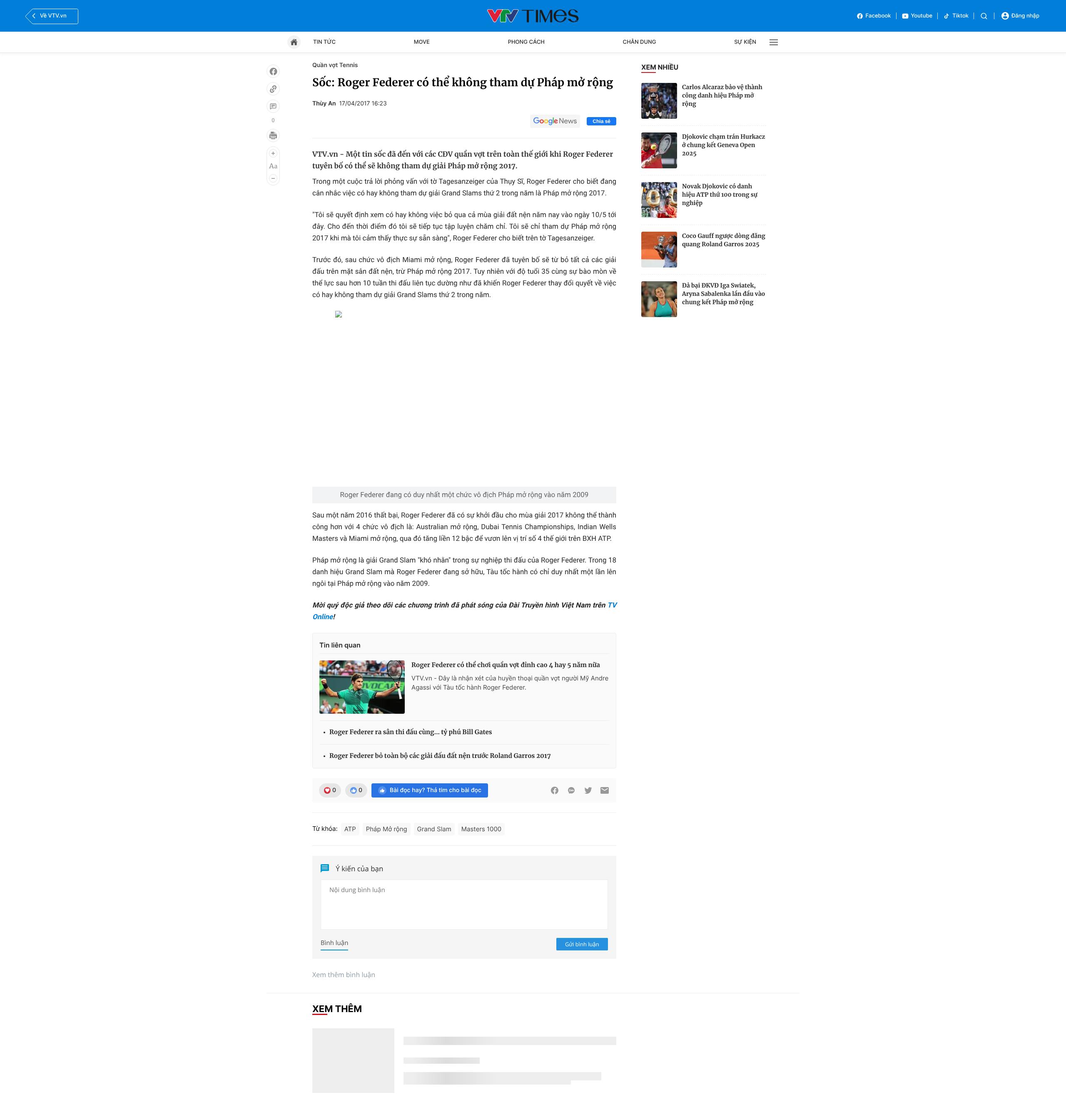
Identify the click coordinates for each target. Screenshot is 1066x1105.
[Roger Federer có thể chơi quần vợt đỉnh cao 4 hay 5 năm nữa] (362, 687)
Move (422, 42)
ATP (350, 829)
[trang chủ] (294, 42)
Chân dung (639, 42)
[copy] (273, 88)
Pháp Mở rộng (386, 829)
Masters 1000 (481, 829)
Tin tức (324, 42)
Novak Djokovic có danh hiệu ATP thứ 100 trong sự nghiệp (719, 194)
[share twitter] (588, 790)
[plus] (273, 153)
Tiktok (960, 15)
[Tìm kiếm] (984, 16)
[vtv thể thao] (533, 16)
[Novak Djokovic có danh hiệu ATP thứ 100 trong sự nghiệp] (659, 200)
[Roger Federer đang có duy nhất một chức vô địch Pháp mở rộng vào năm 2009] (464, 399)
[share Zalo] (571, 790)
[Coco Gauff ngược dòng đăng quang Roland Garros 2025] (659, 250)
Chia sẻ (601, 121)
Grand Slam (434, 829)
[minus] (273, 178)
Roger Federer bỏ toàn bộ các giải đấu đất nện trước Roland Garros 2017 (440, 756)
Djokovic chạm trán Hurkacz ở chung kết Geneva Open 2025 (723, 145)
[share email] (605, 790)
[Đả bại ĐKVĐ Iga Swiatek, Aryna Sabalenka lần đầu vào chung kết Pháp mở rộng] (659, 299)
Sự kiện (745, 42)
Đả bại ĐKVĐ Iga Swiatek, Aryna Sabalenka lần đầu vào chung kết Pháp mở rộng (723, 294)
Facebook (878, 15)
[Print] (273, 135)
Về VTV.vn (53, 15)
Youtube (922, 15)
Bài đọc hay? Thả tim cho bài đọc (435, 790)
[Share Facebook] (555, 790)
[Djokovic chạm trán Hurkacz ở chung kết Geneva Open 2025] (659, 150)
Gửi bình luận (582, 944)
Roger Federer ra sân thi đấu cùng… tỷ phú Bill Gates (410, 732)
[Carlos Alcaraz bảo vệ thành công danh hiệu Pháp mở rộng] (659, 101)
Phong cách (526, 42)
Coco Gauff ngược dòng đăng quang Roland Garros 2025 (723, 240)
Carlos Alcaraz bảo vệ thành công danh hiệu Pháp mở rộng (722, 95)
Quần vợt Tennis (335, 65)
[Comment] (273, 106)
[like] (273, 71)
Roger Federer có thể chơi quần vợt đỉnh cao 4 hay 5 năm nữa (505, 665)
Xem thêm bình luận (343, 974)
